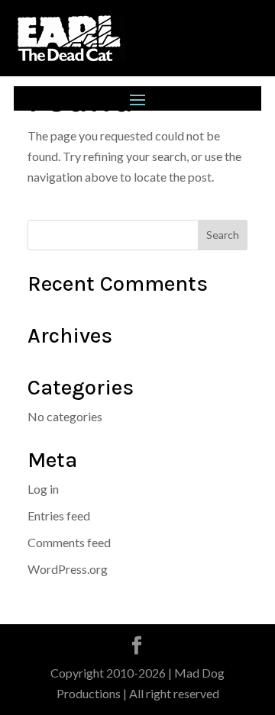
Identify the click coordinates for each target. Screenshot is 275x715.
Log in (43, 488)
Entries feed (59, 515)
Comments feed (69, 542)
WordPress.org (68, 569)
